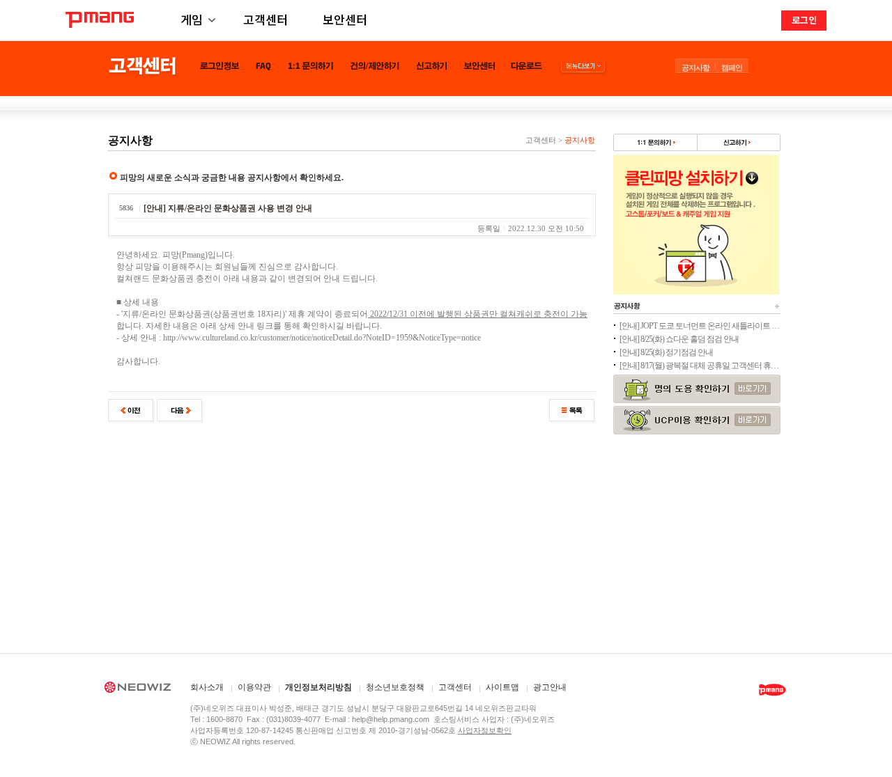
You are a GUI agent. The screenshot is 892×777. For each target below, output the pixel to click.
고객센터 (265, 19)
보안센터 (345, 19)
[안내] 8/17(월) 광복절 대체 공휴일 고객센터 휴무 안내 (700, 365)
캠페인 (731, 67)
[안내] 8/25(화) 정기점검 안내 (666, 352)
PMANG (100, 20)
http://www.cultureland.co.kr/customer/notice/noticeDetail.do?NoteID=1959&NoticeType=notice (322, 338)
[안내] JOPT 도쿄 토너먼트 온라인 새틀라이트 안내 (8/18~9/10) (700, 326)
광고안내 (550, 687)
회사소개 (207, 687)
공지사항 (695, 67)
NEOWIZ (138, 689)
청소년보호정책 (395, 687)
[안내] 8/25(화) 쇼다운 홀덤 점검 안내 (679, 339)
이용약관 (254, 687)
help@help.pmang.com (390, 719)
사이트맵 (502, 687)
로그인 (804, 19)
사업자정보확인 (485, 730)
